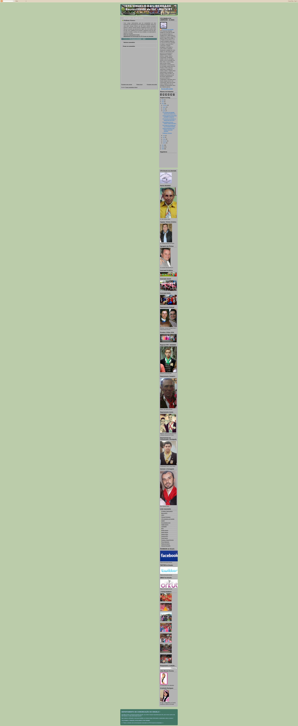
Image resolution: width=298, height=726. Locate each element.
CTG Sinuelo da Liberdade (167, 29)
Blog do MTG (164, 513)
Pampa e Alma (164, 534)
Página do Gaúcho (165, 543)
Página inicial (139, 84)
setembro (165, 105)
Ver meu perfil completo (167, 88)
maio (164, 135)
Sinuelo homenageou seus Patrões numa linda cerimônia (168, 130)
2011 (163, 145)
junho (164, 110)
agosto (164, 107)
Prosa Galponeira (165, 542)
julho (164, 109)
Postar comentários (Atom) (131, 87)
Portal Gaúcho (164, 538)
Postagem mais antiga (152, 84)
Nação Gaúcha (164, 532)
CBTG (162, 515)
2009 (163, 148)
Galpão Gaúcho (164, 524)
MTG (162, 528)
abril (164, 137)
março (164, 139)
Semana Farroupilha (165, 545)
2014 (163, 100)
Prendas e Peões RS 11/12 (167, 540)
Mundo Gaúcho (164, 530)
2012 (163, 103)
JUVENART (164, 526)
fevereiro (165, 141)
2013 (163, 101)
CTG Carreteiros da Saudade (167, 519)
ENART (163, 520)
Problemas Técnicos (167, 133)
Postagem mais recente (126, 84)
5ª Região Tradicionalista (167, 511)
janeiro (164, 142)
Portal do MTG (164, 536)
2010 (163, 147)
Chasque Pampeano (165, 517)
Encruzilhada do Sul (165, 522)
